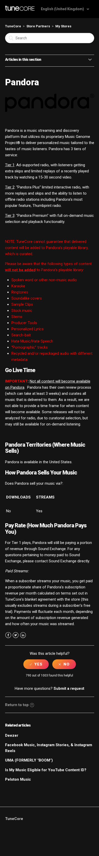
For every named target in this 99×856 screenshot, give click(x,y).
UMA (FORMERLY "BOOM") (29, 760)
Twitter (15, 635)
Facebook (8, 635)
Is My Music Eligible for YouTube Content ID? (45, 770)
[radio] (36, 664)
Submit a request (69, 688)
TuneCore (13, 26)
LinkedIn (23, 635)
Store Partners (38, 26)
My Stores (63, 26)
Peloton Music (18, 779)
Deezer (11, 735)
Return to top (17, 705)
